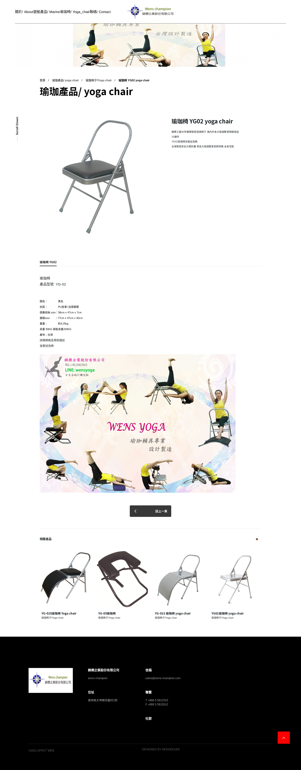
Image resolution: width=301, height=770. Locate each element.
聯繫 (148, 692)
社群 (148, 718)
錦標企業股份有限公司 (103, 670)
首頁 (42, 80)
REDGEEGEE (171, 749)
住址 (91, 692)
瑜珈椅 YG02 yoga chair (134, 80)
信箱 (148, 670)
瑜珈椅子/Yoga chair (99, 80)
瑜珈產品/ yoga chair (65, 80)
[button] (257, 539)
